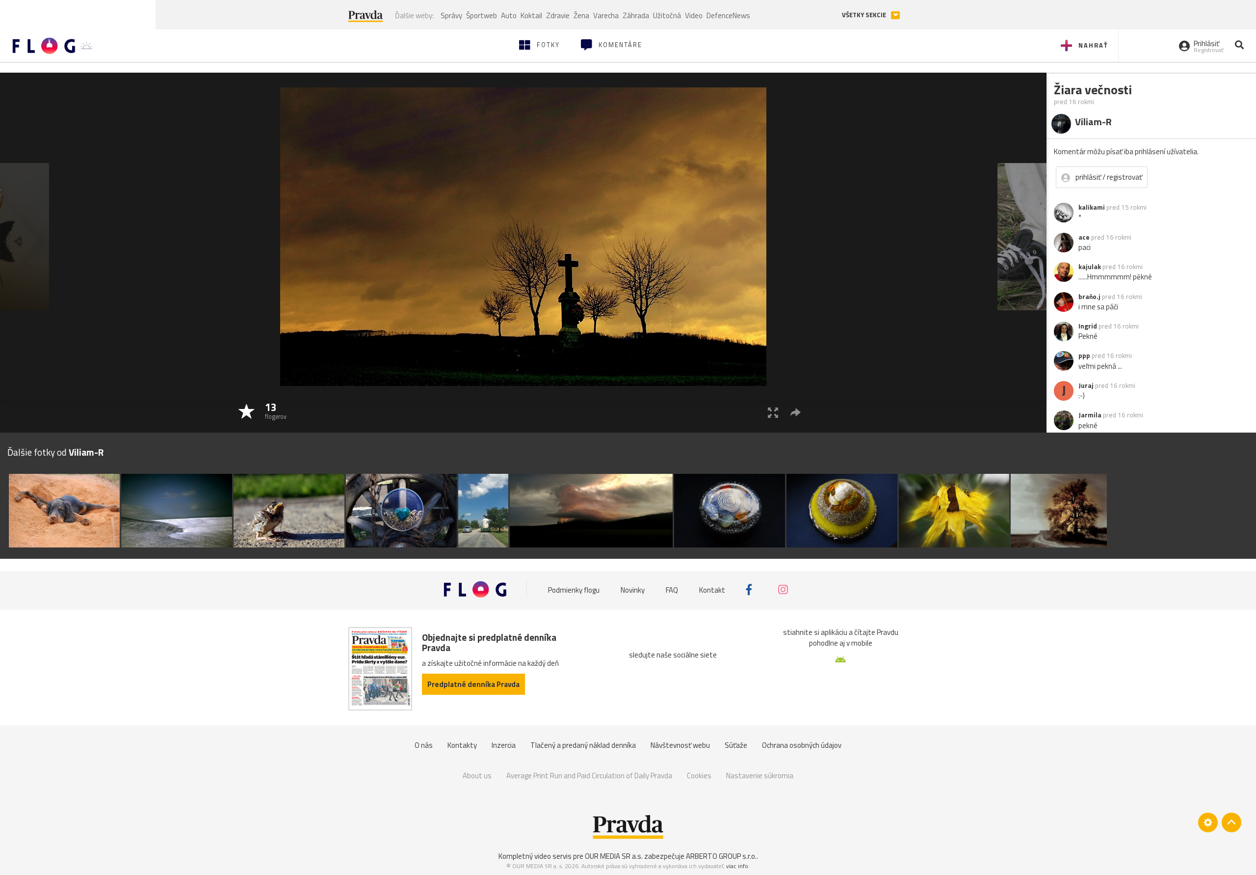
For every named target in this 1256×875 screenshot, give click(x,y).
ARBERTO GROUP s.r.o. (721, 856)
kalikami (1091, 207)
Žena (581, 15)
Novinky (633, 589)
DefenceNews (728, 15)
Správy (451, 15)
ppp (1084, 355)
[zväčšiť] (773, 412)
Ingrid (1087, 326)
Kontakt (712, 589)
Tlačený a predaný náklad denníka (583, 745)
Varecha (606, 15)
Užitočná (667, 15)
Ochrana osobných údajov (801, 745)
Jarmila (1089, 415)
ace (1084, 237)
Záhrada (636, 15)
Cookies (699, 775)
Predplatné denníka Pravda (473, 684)
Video (694, 15)
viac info (737, 866)
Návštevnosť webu (680, 745)
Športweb (481, 15)
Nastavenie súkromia (759, 775)
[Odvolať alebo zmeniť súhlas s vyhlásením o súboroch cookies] (1208, 822)
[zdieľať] (795, 412)
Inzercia (504, 745)
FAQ (672, 589)
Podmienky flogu (574, 589)
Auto (509, 15)
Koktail (531, 15)
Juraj (1086, 385)
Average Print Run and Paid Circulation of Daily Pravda (589, 775)
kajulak (1089, 267)
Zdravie (558, 15)
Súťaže (736, 745)
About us (477, 775)
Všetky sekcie (865, 15)
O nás (424, 745)
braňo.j (1089, 296)
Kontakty (462, 745)
